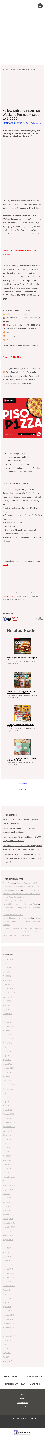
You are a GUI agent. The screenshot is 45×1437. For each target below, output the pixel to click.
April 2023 (7, 1059)
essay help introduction (12, 890)
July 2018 (6, 1294)
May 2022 (7, 1101)
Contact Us (22, 1407)
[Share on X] (9, 619)
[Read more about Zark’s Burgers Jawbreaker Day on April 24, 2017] (22, 646)
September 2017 (9, 1336)
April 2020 (7, 1206)
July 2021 (6, 1143)
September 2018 (9, 1285)
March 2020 (7, 1210)
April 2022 (7, 1105)
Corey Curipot (8, 883)
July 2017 (6, 1344)
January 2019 (8, 1269)
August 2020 (8, 1189)
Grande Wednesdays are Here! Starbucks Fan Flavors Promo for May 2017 (22, 692)
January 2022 (8, 1118)
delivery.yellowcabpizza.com (17, 314)
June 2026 (7, 967)
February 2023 (8, 1068)
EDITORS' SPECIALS (11, 1376)
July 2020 (6, 1193)
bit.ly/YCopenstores (30, 317)
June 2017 (7, 1348)
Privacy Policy (22, 1402)
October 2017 (8, 1331)
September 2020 (9, 1185)
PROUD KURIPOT (17, 4)
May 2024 (7, 1005)
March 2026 (7, 980)
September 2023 (9, 1039)
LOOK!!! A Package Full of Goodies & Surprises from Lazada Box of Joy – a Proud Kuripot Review (21, 893)
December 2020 (9, 1172)
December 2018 (9, 1273)
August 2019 (8, 1239)
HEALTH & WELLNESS (15, 1384)
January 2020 (8, 1218)
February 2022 (8, 1114)
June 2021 (7, 1147)
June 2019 (7, 1248)
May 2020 (7, 1202)
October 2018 (8, 1281)
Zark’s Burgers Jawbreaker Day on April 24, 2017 (22, 658)
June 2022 (7, 1097)
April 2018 (7, 1306)
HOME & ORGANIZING (13, 123)
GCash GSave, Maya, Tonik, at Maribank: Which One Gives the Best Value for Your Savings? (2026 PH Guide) (22, 858)
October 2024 (8, 997)
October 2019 (8, 1231)
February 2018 (8, 1315)
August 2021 (8, 1139)
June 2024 (7, 1001)
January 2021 (8, 1168)
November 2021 (9, 1126)
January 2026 (8, 988)
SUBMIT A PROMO (35, 1376)
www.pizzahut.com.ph (14, 383)
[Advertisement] (22, 34)
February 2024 (8, 1018)
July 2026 (6, 963)
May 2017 (7, 1352)
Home (22, 1394)
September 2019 (9, 1235)
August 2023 (8, 1043)
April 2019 (7, 1256)
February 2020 (8, 1214)
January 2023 (8, 1072)
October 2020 (8, 1181)
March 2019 (7, 1260)
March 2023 (7, 1064)
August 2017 (8, 1340)
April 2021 (7, 1156)
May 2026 (7, 972)
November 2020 (9, 1177)
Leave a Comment (11, 662)
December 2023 (9, 1026)
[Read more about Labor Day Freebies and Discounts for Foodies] (22, 713)
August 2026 (8, 959)
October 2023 (8, 1034)
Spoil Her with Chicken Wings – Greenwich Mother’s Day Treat (22, 759)
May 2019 (7, 1252)
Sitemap (22, 1398)
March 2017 (7, 1361)
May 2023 (7, 1055)
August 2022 (8, 1089)
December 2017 (9, 1323)
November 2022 (9, 1076)
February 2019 (8, 1264)
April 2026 (7, 976)
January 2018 (8, 1319)
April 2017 (7, 1357)
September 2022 (9, 1084)
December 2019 (9, 1223)
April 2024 (7, 1009)
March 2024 (7, 1013)
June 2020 (7, 1197)
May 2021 (7, 1151)
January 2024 (8, 1022)
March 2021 (7, 1160)
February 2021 (8, 1164)
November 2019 (9, 1227)
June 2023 (7, 1051)
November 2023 (9, 1030)
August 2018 (8, 1290)
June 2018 (7, 1298)
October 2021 (8, 1131)
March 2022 (7, 1110)
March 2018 (7, 1311)
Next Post (22, 789)
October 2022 (8, 1080)
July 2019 (6, 1244)
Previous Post (22, 783)
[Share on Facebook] (5, 619)
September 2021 (9, 1135)
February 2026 (8, 984)
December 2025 (9, 992)
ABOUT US (35, 1384)
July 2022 (6, 1093)
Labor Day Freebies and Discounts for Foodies (20, 725)
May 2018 (7, 1302)
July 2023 (6, 1047)
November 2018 (9, 1277)
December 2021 (9, 1122)
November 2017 (9, 1327)
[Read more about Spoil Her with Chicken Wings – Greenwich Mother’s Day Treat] (22, 747)
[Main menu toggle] (40, 5)
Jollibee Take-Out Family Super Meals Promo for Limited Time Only (22, 921)
